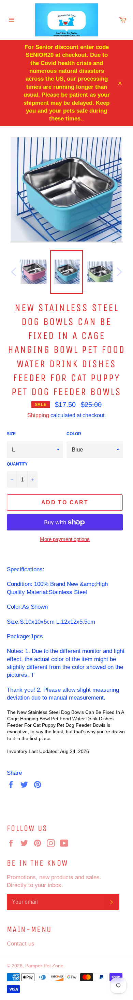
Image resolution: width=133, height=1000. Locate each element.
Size (11, 433)
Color (73, 433)
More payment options (65, 539)
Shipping (38, 415)
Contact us (20, 943)
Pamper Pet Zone (44, 965)
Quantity (17, 463)
